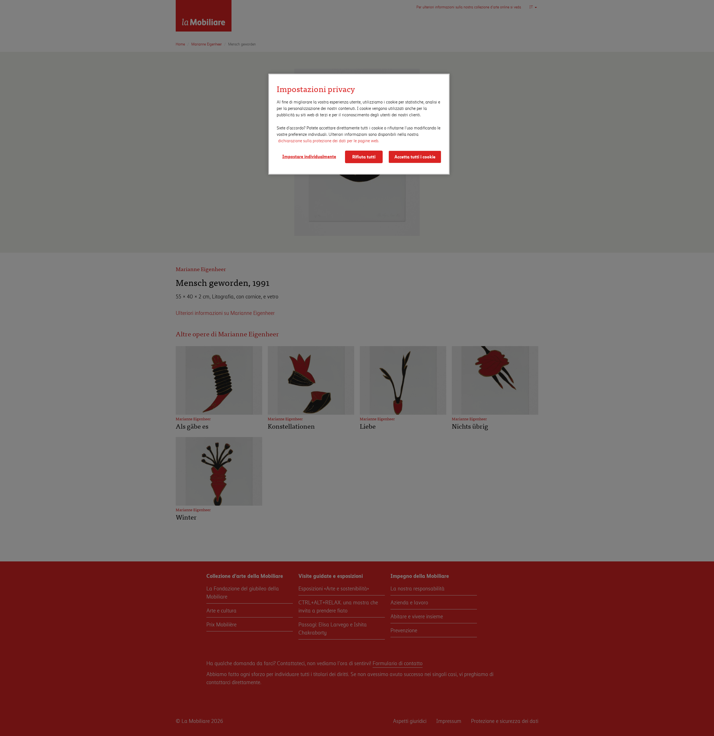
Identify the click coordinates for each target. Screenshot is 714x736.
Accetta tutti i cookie (414, 156)
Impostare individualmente (309, 156)
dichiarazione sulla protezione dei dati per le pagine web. (328, 140)
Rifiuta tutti (363, 156)
